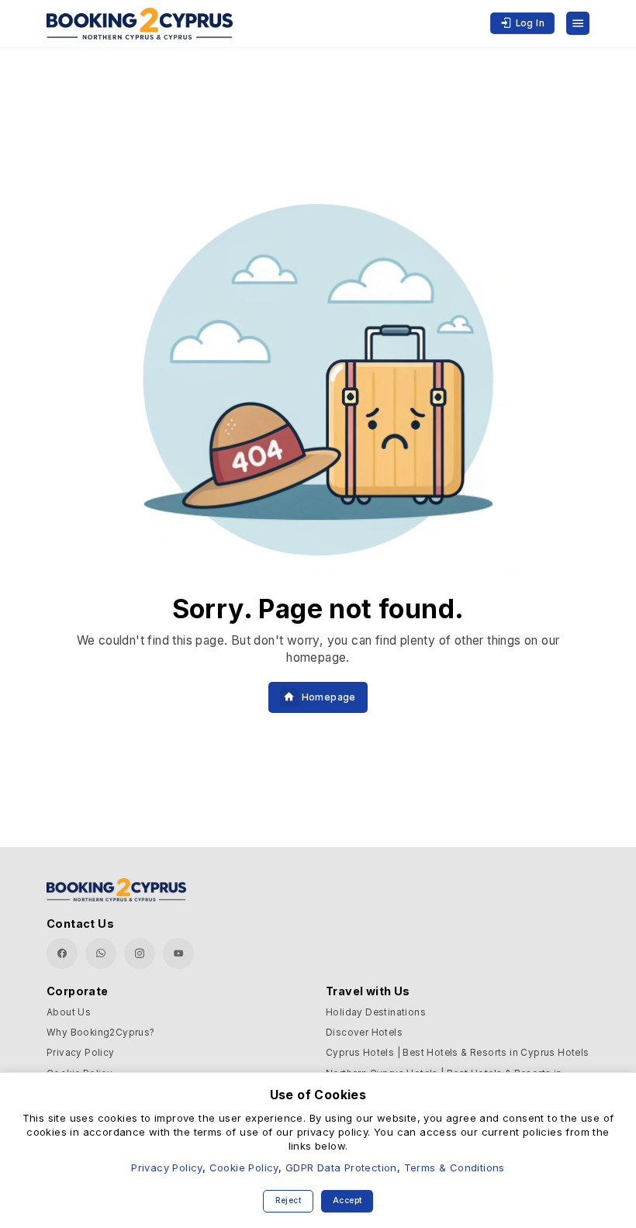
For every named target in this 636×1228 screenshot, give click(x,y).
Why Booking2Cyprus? (101, 1032)
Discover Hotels (364, 1032)
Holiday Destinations (376, 1012)
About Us (69, 1012)
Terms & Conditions (454, 1167)
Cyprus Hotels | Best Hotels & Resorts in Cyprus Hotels (457, 1052)
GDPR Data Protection (341, 1167)
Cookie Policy (243, 1167)
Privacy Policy (81, 1052)
